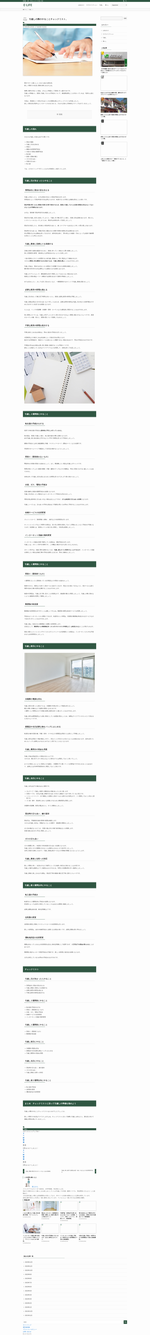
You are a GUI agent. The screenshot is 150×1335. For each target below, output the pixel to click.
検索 (125, 18)
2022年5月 (28, 1291)
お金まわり (106, 30)
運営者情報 (26, 1327)
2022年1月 (28, 1307)
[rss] (124, 1)
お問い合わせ (27, 1331)
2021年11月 (28, 1315)
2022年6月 (28, 1286)
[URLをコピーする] (24, 1145)
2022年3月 (28, 1299)
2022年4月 (28, 1295)
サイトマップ (27, 1325)
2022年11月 (28, 1266)
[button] (23, 1133)
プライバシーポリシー (30, 1329)
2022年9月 (28, 1274)
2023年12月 (28, 1262)
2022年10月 (28, 1270)
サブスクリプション (108, 34)
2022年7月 (28, 1282)
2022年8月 (28, 1278)
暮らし (105, 41)
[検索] (126, 1)
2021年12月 (28, 1311)
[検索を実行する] (125, 1322)
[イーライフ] (28, 5)
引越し (26, 25)
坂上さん (35, 1187)
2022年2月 (28, 1303)
